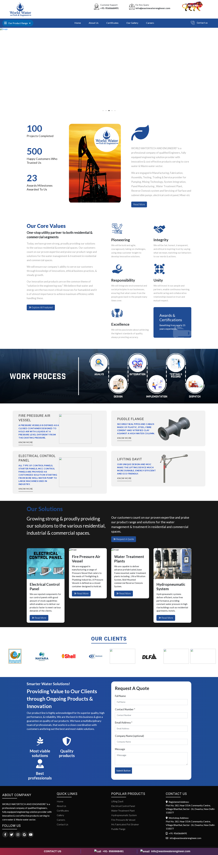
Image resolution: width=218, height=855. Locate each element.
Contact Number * (125, 709)
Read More (139, 204)
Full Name (120, 696)
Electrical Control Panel (123, 806)
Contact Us (62, 824)
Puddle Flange (118, 829)
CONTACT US (52, 851)
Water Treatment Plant (123, 810)
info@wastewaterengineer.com (170, 851)
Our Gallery (132, 22)
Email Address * (123, 722)
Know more (26, 442)
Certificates (112, 22)
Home (77, 22)
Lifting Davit (117, 801)
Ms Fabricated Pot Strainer (125, 824)
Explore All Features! (42, 307)
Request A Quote (125, 539)
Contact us (202, 23)
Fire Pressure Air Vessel (123, 819)
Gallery (60, 815)
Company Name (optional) (129, 735)
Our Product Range (17, 23)
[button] (103, 110)
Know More (124, 438)
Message (120, 749)
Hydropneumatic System (124, 815)
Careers (150, 22)
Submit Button (123, 770)
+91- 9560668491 (113, 851)
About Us (93, 22)
